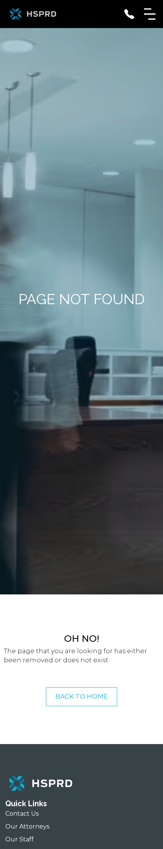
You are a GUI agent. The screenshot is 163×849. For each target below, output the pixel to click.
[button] (149, 14)
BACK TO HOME (81, 696)
